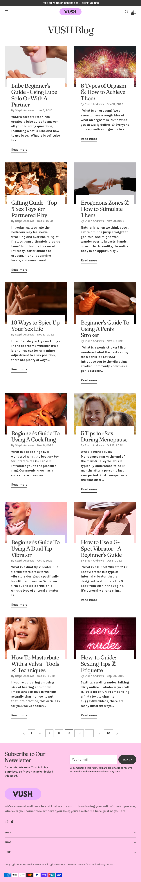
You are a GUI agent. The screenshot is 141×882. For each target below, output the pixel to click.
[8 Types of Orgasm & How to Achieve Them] (105, 66)
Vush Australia (35, 864)
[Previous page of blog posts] (24, 733)
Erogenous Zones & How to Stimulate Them (105, 209)
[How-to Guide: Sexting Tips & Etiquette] (105, 638)
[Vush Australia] (70, 11)
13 (108, 733)
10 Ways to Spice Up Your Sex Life (35, 325)
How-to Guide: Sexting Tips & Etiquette (99, 663)
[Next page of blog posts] (117, 733)
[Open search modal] (126, 12)
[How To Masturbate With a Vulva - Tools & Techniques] (36, 638)
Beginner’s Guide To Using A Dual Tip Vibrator (35, 548)
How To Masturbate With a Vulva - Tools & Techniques (35, 663)
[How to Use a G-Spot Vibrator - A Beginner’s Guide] (105, 523)
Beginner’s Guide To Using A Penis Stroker (105, 328)
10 (79, 733)
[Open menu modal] (6, 12)
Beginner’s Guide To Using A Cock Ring (35, 436)
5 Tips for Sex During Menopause (104, 436)
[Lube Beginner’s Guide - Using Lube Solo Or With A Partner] (36, 66)
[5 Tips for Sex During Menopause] (105, 413)
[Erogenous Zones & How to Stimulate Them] (105, 183)
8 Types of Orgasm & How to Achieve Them (103, 92)
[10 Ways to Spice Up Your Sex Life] (36, 303)
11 (89, 733)
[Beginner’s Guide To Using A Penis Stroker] (105, 303)
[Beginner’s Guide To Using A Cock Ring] (36, 413)
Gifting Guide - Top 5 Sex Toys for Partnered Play (34, 209)
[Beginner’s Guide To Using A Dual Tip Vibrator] (36, 523)
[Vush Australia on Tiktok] (12, 822)
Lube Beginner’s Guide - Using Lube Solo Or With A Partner (34, 95)
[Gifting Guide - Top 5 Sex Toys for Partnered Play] (36, 183)
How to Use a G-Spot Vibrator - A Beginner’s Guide (101, 548)
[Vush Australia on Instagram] (7, 822)
